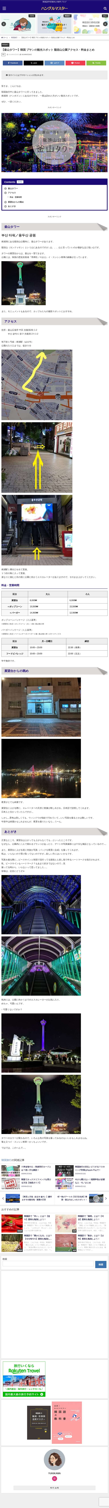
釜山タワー (11, 188)
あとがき (10, 206)
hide (20, 182)
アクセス (10, 193)
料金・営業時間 (15, 197)
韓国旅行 (5, 44)
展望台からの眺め (14, 202)
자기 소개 (54, 1488)
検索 (5, 1259)
